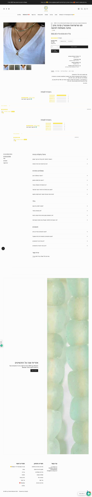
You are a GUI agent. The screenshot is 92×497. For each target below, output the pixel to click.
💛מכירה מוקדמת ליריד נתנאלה (17, 466)
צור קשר (23, 480)
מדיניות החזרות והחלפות (37, 466)
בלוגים (23, 485)
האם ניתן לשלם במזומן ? (38, 180)
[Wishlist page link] (87, 9)
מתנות (23, 474)
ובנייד (34, 256)
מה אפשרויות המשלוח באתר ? (40, 185)
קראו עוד (85, 83)
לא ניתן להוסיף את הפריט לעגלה (40, 164)
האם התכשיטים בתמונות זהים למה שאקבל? (43, 236)
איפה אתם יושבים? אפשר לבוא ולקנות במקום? (43, 194)
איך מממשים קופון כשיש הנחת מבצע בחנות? (43, 215)
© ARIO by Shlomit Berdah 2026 (10, 491)
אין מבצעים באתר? (37, 210)
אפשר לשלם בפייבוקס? (38, 206)
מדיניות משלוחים (39, 472)
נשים (24, 469)
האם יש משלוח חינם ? (38, 175)
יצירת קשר (5, 162)
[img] (4, 109)
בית (52, 23)
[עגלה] (84, 9)
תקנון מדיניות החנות (38, 469)
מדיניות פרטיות (39, 483)
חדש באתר (22, 477)
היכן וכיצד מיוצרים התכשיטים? (39, 245)
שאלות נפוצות (40, 474)
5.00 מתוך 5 (32, 97)
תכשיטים (5, 160)
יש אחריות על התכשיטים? (38, 241)
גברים (23, 472)
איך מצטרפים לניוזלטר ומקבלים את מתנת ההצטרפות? (45, 220)
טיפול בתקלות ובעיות (7, 154)
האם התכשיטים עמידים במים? (40, 231)
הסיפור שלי (40, 477)
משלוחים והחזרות (7, 156)
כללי (4, 158)
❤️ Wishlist (22, 483)
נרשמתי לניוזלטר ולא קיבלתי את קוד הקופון (42, 159)
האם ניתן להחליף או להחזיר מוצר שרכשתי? (42, 189)
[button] (81, 9)
